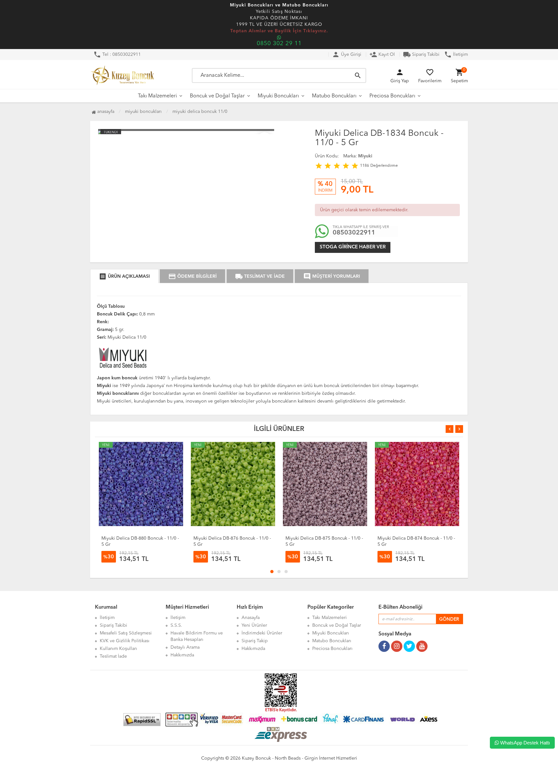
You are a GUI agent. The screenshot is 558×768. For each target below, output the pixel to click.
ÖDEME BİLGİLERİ (192, 276)
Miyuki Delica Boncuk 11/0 (199, 111)
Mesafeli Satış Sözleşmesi (126, 633)
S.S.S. (176, 625)
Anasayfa (105, 111)
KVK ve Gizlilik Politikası (125, 641)
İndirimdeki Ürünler (262, 633)
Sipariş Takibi (421, 54)
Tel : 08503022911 (117, 54)
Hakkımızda (182, 655)
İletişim (456, 54)
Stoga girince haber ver (353, 247)
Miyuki (365, 156)
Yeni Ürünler (254, 625)
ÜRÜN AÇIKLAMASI (124, 276)
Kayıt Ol (382, 54)
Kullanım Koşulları (118, 648)
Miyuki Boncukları (278, 96)
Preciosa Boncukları (392, 96)
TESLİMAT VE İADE (260, 276)
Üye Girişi (346, 54)
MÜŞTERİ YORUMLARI (331, 276)
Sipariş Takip (255, 641)
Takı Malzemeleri (157, 96)
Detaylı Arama (185, 647)
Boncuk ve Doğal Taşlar (217, 96)
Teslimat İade (113, 656)
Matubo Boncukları (334, 96)
